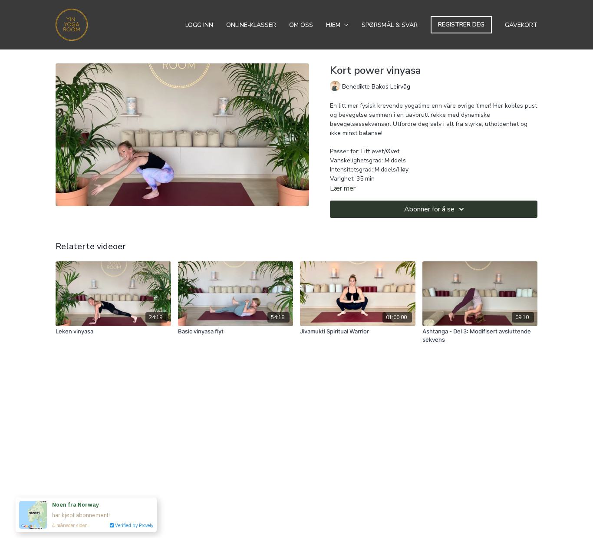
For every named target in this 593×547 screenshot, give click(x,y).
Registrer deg (461, 24)
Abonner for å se (429, 209)
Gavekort (521, 25)
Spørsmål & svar (390, 25)
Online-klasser (251, 25)
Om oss (301, 25)
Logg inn (199, 25)
